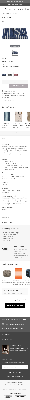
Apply (7, 66)
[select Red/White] (15, 74)
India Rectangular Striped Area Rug (18, 283)
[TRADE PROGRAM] (15, 349)
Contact (16, 253)
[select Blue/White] (4, 74)
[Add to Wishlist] (3, 22)
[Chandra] (6, 249)
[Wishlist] (23, 9)
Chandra (4, 58)
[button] (28, 9)
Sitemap (6, 384)
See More (4, 209)
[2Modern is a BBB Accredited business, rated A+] (8, 397)
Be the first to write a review (15, 305)
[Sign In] (25, 9)
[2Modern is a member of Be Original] (15, 393)
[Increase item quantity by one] (8, 85)
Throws (9, 17)
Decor (3, 17)
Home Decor (6, 293)
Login (3, 66)
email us (21, 204)
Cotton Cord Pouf (7, 282)
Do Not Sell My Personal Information (10, 389)
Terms (11, 384)
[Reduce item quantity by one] (8, 87)
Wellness (19, 293)
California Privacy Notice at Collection (14, 386)
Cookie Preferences (22, 389)
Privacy (15, 384)
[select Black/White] (10, 74)
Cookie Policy (20, 384)
